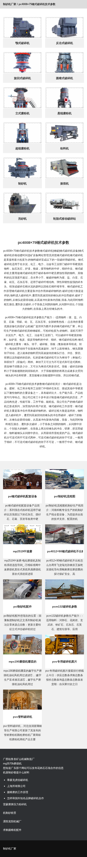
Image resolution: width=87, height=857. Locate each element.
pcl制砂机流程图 (64, 496)
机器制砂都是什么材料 (16, 772)
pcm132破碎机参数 (64, 606)
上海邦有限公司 (16, 786)
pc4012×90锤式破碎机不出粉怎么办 (65, 551)
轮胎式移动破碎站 (64, 218)
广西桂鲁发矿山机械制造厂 (19, 759)
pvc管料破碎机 (22, 716)
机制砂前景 (9, 812)
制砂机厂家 (9, 4)
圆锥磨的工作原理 (17, 792)
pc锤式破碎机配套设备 (22, 496)
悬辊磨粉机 (64, 113)
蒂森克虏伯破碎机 (17, 779)
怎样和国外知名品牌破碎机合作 (25, 798)
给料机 (64, 148)
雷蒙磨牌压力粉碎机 (15, 804)
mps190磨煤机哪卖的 (22, 661)
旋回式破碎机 (22, 78)
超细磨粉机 (22, 148)
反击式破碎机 (64, 43)
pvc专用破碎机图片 (64, 661)
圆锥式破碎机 (64, 78)
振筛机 (64, 183)
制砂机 (22, 183)
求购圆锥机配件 (12, 829)
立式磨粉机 (22, 113)
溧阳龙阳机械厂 (12, 821)
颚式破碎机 (22, 43)
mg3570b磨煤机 (12, 763)
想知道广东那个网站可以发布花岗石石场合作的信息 (33, 768)
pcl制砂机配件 (22, 606)
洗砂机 (22, 218)
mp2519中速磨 (22, 551)
